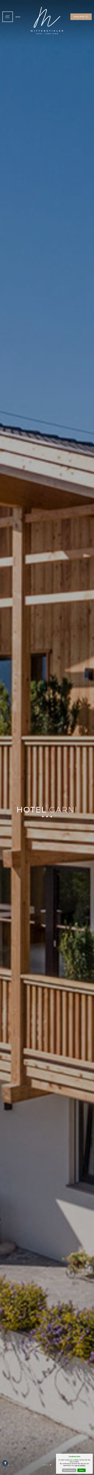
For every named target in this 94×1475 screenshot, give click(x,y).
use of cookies (80, 1465)
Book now (79, 17)
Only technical (69, 1470)
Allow (81, 1470)
